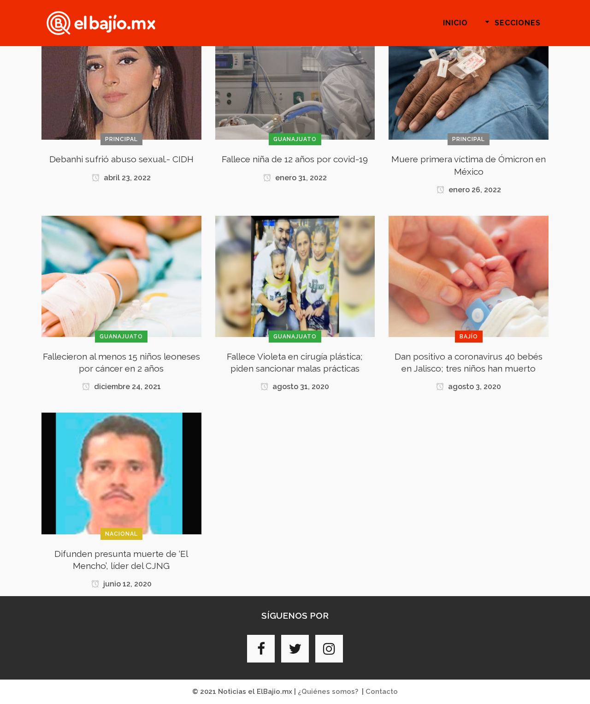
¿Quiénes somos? (328, 691)
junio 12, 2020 (126, 584)
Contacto (382, 691)
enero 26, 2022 (474, 189)
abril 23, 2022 (126, 177)
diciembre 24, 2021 (126, 386)
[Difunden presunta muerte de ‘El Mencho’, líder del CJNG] (121, 473)
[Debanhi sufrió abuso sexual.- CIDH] (121, 79)
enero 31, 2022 (300, 177)
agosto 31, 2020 (300, 386)
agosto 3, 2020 (473, 386)
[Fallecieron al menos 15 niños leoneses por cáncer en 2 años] (121, 276)
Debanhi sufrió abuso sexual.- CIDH (121, 159)
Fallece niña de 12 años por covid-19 (295, 159)
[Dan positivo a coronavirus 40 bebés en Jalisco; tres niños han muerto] (469, 276)
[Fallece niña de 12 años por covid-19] (295, 79)
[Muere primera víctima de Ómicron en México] (469, 79)
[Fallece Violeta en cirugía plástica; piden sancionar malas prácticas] (295, 276)
